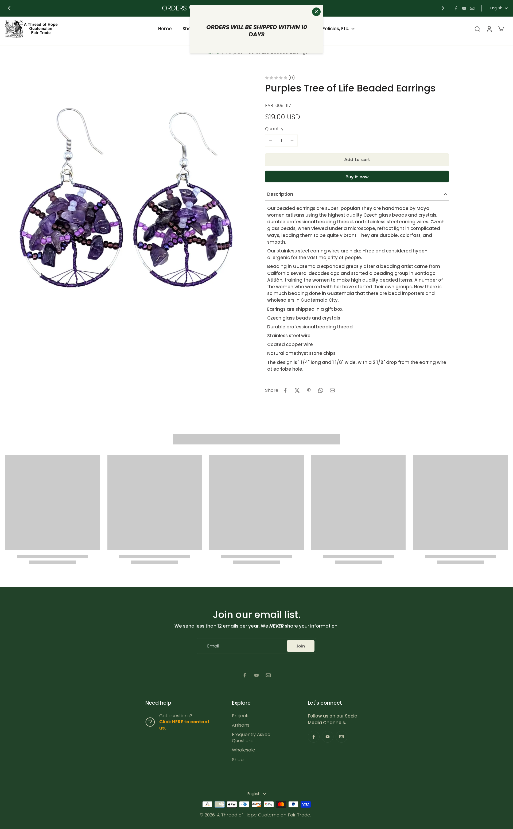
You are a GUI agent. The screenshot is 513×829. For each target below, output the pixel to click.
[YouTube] (464, 8)
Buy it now (357, 177)
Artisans (240, 725)
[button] (357, 159)
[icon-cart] (501, 28)
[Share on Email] (332, 390)
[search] (477, 28)
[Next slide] (443, 8)
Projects (241, 716)
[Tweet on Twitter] (297, 390)
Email (213, 646)
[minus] (270, 140)
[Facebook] (456, 8)
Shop (238, 760)
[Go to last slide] (9, 8)
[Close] (316, 12)
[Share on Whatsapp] (321, 390)
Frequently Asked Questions (251, 737)
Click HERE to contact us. (184, 725)
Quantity (274, 128)
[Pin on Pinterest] (309, 390)
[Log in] (489, 29)
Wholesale (243, 750)
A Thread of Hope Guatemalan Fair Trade (263, 815)
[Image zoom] (126, 196)
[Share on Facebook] (285, 390)
